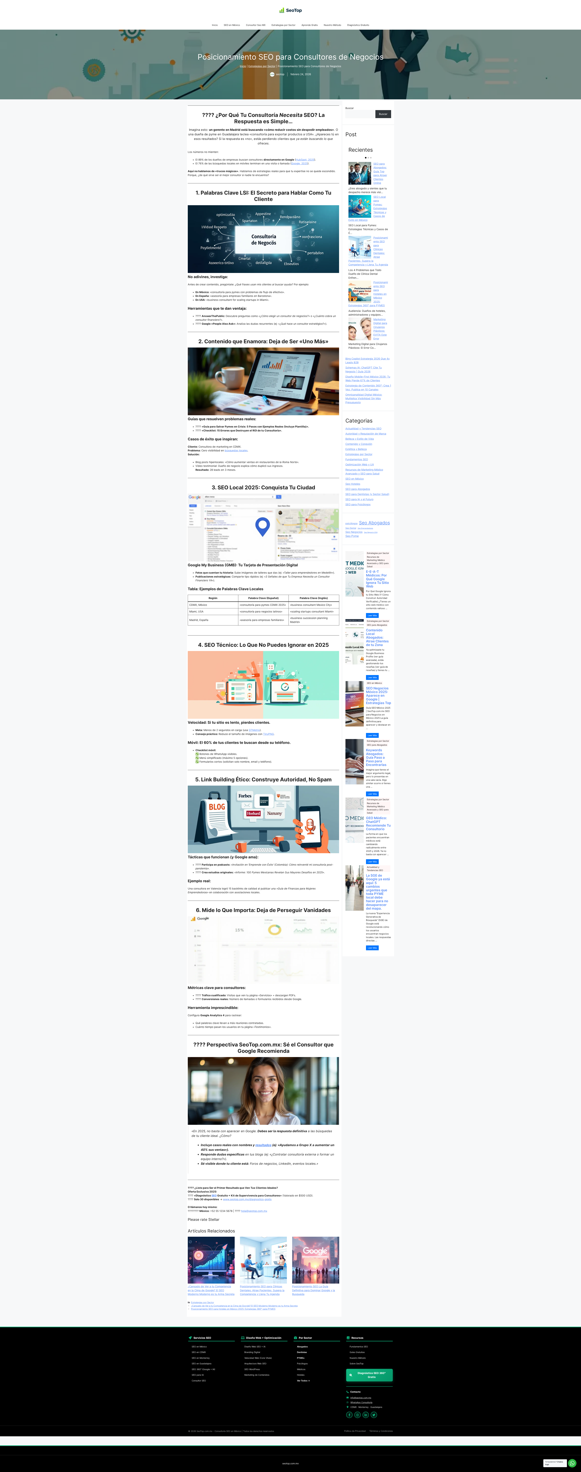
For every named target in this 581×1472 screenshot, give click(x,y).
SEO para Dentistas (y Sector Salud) (367, 494)
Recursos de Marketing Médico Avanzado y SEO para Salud (378, 562)
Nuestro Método (332, 25)
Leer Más (372, 615)
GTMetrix (254, 730)
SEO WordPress (252, 1369)
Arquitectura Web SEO (255, 1363)
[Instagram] (357, 1415)
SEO (214, 1195)
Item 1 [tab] (365, 157)
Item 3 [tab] (371, 157)
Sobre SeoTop (357, 1363)
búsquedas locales (236, 450)
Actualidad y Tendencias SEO (363, 428)
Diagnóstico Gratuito (358, 25)
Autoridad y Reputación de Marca (365, 433)
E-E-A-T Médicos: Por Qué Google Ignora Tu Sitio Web (377, 579)
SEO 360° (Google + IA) (203, 1369)
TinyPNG (268, 734)
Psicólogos (302, 1363)
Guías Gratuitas (357, 1352)
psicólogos (351, 523)
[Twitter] (374, 1415)
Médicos (301, 1369)
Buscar (349, 108)
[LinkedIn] (366, 1415)
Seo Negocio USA (370, 532)
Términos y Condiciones (381, 1431)
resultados (263, 1145)
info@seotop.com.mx (360, 1397)
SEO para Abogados (357, 489)
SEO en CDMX (199, 1352)
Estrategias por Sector (283, 25)
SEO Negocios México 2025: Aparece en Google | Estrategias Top (378, 695)
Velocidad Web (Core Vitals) (258, 1358)
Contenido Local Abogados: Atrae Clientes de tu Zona (377, 637)
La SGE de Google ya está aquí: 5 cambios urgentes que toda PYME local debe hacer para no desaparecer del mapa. (378, 892)
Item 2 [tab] (368, 157)
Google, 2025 (299, 163)
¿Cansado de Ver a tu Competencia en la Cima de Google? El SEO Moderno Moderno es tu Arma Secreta (244, 1305)
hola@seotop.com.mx (254, 1211)
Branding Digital (252, 1352)
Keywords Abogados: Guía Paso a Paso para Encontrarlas (376, 757)
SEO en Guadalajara (201, 1363)
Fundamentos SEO (356, 459)
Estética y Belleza (356, 449)
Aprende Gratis (310, 25)
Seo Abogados (374, 522)
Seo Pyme (352, 536)
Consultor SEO (199, 1380)
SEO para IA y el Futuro (359, 499)
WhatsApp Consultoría (361, 1402)
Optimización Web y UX (359, 464)
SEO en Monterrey (201, 1358)
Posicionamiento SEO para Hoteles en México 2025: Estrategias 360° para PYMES (233, 1309)
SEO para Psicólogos (358, 504)
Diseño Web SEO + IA (254, 1346)
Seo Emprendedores (365, 528)
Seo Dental (350, 528)
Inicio (215, 25)
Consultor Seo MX (256, 25)
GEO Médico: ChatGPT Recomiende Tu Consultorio (378, 823)
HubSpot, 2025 (305, 159)
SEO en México (232, 25)
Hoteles (300, 1375)
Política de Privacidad (355, 1431)
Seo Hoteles (352, 483)
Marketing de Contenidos (256, 1375)
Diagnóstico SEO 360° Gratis (372, 1375)
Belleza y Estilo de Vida (359, 438)
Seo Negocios (354, 532)
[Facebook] (349, 1415)
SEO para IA (198, 1375)
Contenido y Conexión (358, 444)
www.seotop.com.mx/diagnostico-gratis (247, 1199)
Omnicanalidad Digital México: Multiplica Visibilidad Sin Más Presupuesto (363, 398)
